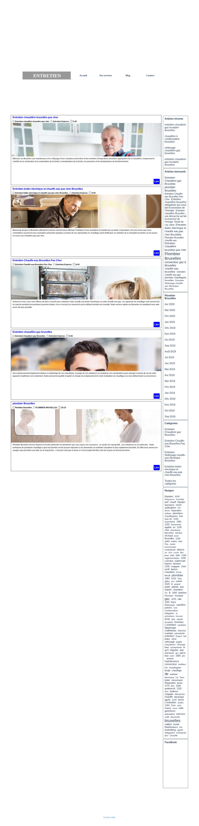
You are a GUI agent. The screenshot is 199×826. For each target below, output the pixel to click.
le (172, 584)
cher (167, 530)
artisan (168, 513)
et (184, 647)
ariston (170, 658)
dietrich (180, 549)
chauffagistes (171, 516)
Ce (179, 507)
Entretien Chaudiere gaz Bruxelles (30, 336)
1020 (167, 584)
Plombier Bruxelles (23, 407)
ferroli (167, 575)
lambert (177, 563)
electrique (179, 697)
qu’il (167, 650)
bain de (168, 519)
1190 (167, 566)
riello (181, 708)
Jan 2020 (170, 322)
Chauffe (174, 735)
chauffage (177, 670)
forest (181, 699)
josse (180, 683)
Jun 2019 (170, 363)
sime (173, 639)
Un (166, 593)
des (172, 685)
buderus (174, 691)
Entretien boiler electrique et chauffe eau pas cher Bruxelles (48, 189)
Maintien (169, 496)
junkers (168, 607)
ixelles (174, 541)
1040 (175, 519)
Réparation (170, 683)
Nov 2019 (170, 333)
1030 (177, 496)
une (175, 607)
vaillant (168, 724)
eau (180, 541)
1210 (173, 578)
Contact (150, 75)
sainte (179, 581)
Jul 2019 (169, 357)
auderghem (170, 507)
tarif (166, 502)
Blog (128, 75)
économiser (170, 547)
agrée (167, 699)
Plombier (169, 595)
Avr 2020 (170, 304)
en (174, 527)
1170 (167, 685)
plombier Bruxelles (24, 403)
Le (166, 667)
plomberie (175, 530)
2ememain (176, 524)
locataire (169, 622)
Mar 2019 (170, 381)
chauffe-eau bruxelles (171, 270)
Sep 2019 (170, 345)
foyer (173, 602)
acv (166, 735)
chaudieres (170, 644)
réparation (176, 510)
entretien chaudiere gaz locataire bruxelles (175, 127)
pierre (182, 653)
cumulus (169, 560)
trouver (179, 616)
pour (176, 535)
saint (167, 541)
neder (173, 544)
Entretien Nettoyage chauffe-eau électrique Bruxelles (175, 456)
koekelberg (170, 730)
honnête (180, 499)
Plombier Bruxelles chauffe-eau (174, 239)
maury (168, 708)
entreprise (181, 732)
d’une (178, 572)
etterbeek (169, 653)
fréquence (170, 499)
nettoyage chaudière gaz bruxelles (172, 150)
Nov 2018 (170, 404)
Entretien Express (61, 121)
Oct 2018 (170, 410)
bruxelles (172, 720)
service (180, 713)
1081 (178, 521)
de (166, 674)
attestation (170, 714)
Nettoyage (170, 605)
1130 (179, 688)
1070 (173, 599)
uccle (176, 552)
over (172, 655)
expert (168, 589)
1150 (167, 524)
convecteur (171, 664)
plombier (177, 575)
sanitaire (182, 625)
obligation (169, 613)
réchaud (169, 535)
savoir (180, 619)
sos (172, 581)
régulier (174, 650)
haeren (168, 563)
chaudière (170, 572)
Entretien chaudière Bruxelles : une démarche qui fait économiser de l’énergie (175, 216)
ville (179, 599)
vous (175, 708)
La (177, 677)
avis (179, 705)
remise (178, 532)
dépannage (170, 627)
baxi (167, 647)
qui (176, 653)
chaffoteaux (170, 630)
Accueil (83, 75)
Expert (179, 636)
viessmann (177, 680)
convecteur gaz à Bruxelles (175, 264)
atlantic (175, 587)
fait (184, 636)
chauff (173, 502)
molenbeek (170, 549)
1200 (183, 558)
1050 (167, 705)
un (166, 552)
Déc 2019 (170, 328)
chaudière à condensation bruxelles (172, 139)
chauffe (169, 697)
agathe (168, 527)
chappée (169, 694)
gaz (167, 599)
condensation (171, 610)
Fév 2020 (170, 316)
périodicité (180, 633)
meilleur (182, 664)
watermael (180, 561)
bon (166, 691)
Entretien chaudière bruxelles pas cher (35, 117)
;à (176, 613)
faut (166, 655)
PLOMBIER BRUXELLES (46, 407)
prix (173, 619)
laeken (174, 569)
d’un (167, 619)
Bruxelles (169, 538)
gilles (167, 581)
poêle (167, 586)
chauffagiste (175, 667)
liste (181, 516)
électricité (175, 717)
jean (167, 555)
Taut (179, 578)
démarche (180, 694)
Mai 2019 (170, 369)
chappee (175, 566)
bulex (167, 639)
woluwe (174, 674)
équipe (181, 502)
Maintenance (171, 727)
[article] (86, 150)
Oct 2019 (170, 339)
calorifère (180, 605)
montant (179, 595)
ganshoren (170, 711)
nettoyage (170, 641)
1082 (167, 578)
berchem (169, 533)
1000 (174, 593)
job (183, 655)
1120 (174, 699)
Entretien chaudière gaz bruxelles (32, 332)
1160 (167, 602)
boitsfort (182, 593)
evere (179, 505)
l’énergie (181, 644)
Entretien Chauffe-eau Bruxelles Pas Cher (37, 260)
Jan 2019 (170, 393)
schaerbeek (176, 647)
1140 (179, 527)
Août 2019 (170, 351)
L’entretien (170, 702)
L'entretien (170, 625)
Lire (156, 181)
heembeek (170, 521)
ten (181, 552)
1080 (178, 685)
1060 (183, 566)
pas (182, 586)
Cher (173, 705)
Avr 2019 (170, 375)
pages (179, 641)
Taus (182, 677)
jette (172, 555)
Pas (166, 544)
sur (180, 727)
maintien (169, 633)
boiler (167, 680)
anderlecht (170, 688)
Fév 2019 (170, 387)
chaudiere (178, 589)
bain (178, 555)
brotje (167, 670)
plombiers (178, 513)
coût (167, 717)
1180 (178, 538)
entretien (169, 636)
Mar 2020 (170, 310)
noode (176, 724)
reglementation (172, 558)
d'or (170, 552)
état (181, 650)
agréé (180, 730)
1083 (178, 655)
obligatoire (170, 732)
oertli (167, 569)
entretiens (169, 616)
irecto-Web (110, 817)
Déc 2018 (170, 398)
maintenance (172, 661)
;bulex (180, 702)
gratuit (177, 584)
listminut (182, 630)
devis (167, 510)
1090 (183, 555)
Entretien (178, 622)
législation (169, 505)
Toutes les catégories (170, 482)
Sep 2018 (170, 416)
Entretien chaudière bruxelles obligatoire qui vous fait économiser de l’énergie (175, 205)
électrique (169, 677)
